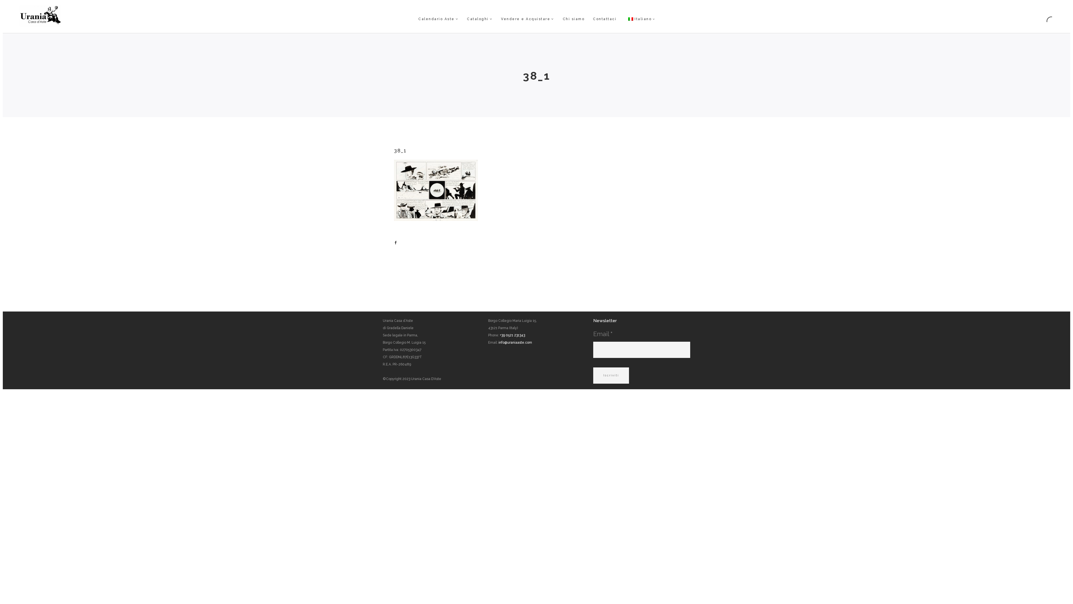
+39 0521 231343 (512, 335)
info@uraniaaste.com (515, 343)
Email (603, 334)
